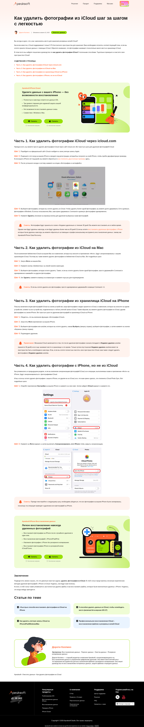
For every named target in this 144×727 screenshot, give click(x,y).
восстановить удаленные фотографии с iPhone (105, 229)
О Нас (72, 693)
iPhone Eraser (46, 711)
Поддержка (98, 3)
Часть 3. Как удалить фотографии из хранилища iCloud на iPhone (41, 72)
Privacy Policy (90, 726)
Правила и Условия (76, 697)
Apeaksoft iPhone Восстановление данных (38, 521)
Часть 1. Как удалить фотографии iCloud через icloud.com (38, 65)
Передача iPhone (47, 708)
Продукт (86, 3)
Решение (74, 3)
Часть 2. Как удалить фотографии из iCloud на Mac (36, 68)
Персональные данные (77, 700)
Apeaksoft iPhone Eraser (31, 88)
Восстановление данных (50, 704)
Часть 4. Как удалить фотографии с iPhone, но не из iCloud (39, 75)
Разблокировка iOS (48, 696)
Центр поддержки (99, 693)
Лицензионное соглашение (74, 704)
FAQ (95, 700)
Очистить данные (59, 32)
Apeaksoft (17, 674)
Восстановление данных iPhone (50, 700)
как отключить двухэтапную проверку (71, 159)
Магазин (110, 3)
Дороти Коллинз (24, 32)
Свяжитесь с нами (100, 704)
